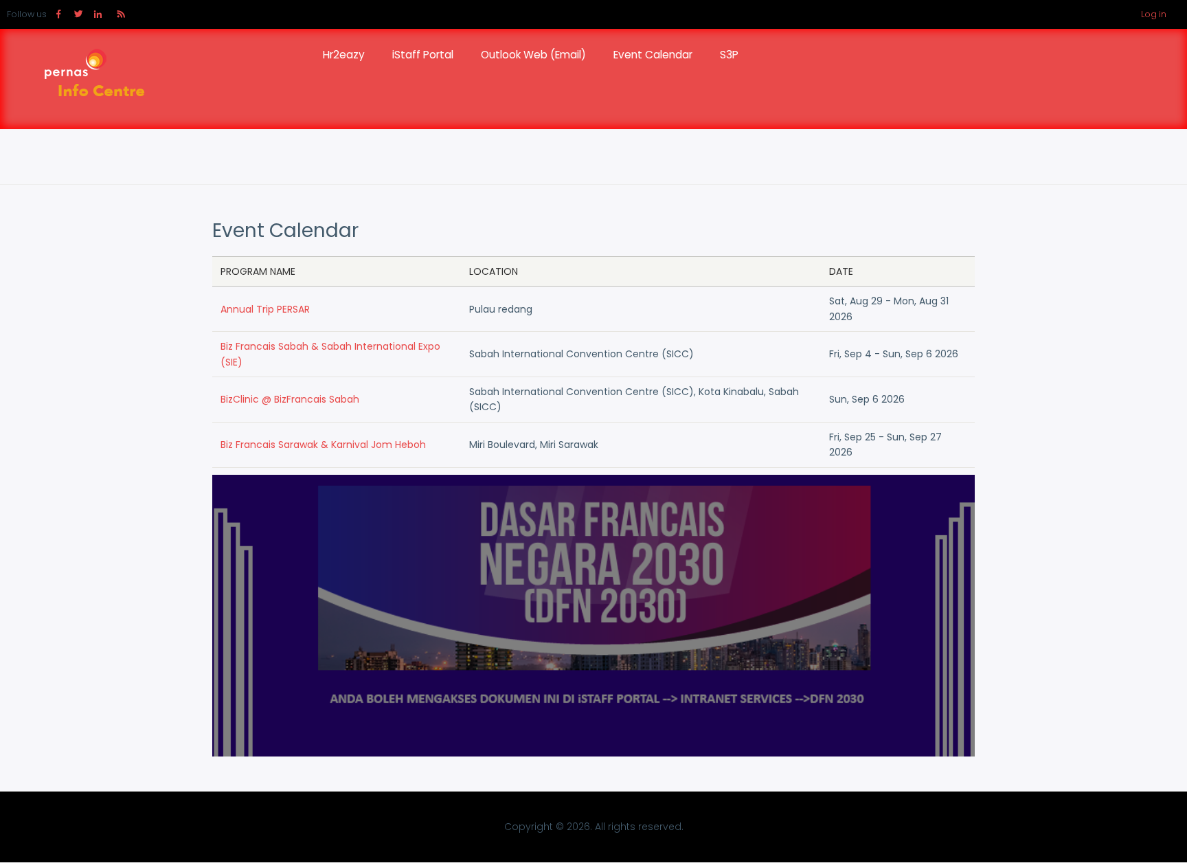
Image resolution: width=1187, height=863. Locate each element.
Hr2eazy (344, 54)
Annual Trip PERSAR (265, 309)
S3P (729, 54)
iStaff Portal (422, 54)
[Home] (90, 79)
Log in (1153, 14)
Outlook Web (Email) (533, 54)
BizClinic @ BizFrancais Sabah (290, 399)
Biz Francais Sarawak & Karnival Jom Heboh (323, 444)
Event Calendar (652, 54)
